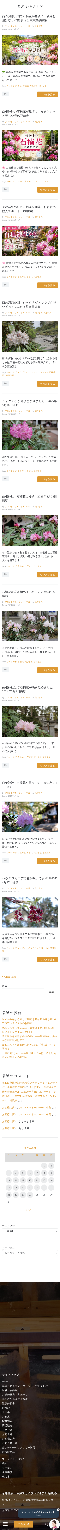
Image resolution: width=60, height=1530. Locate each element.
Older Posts (9, 976)
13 (30, 1180)
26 (23, 1195)
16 (51, 1180)
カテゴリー (8, 1248)
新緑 (20, 86)
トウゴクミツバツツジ (27, 372)
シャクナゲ (12, 86)
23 (51, 1187)
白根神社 (29, 181)
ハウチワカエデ (33, 948)
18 (16, 1187)
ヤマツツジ (43, 372)
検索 (4, 986)
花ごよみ (39, 122)
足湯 (44, 86)
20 (30, 1187)
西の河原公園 (35, 86)
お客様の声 (8, 1107)
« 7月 (29, 1209)
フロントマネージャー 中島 (17, 26)
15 (44, 1180)
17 (9, 1187)
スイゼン (22, 948)
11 (16, 1180)
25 (16, 1195)
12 (23, 1180)
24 (9, 1195)
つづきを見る (47, 94)
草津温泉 (37, 471)
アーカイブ (8, 1226)
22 (44, 1187)
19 (23, 1187)
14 (37, 1180)
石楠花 (26, 86)
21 (37, 1187)
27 (30, 1195)
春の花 (21, 181)
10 (9, 1180)
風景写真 (39, 26)
